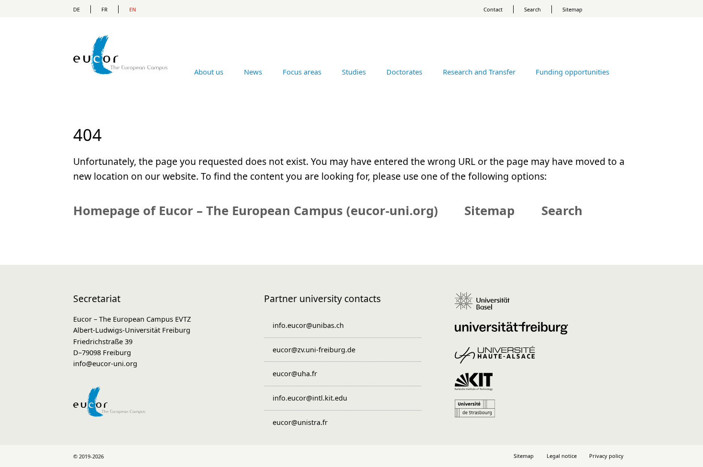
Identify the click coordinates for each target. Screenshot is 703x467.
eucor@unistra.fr (300, 422)
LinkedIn (331, 456)
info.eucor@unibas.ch (308, 325)
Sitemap (572, 9)
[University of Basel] (485, 305)
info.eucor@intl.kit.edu (310, 397)
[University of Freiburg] (514, 332)
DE (76, 9)
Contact (493, 9)
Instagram (351, 456)
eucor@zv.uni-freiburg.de (314, 349)
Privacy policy (606, 455)
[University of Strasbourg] (478, 413)
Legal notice (562, 455)
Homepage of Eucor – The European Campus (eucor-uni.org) (255, 210)
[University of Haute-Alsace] (498, 359)
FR (104, 9)
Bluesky (371, 456)
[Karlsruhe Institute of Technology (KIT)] (477, 386)
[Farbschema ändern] (614, 8)
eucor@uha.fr (295, 373)
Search (532, 9)
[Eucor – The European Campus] (120, 88)
